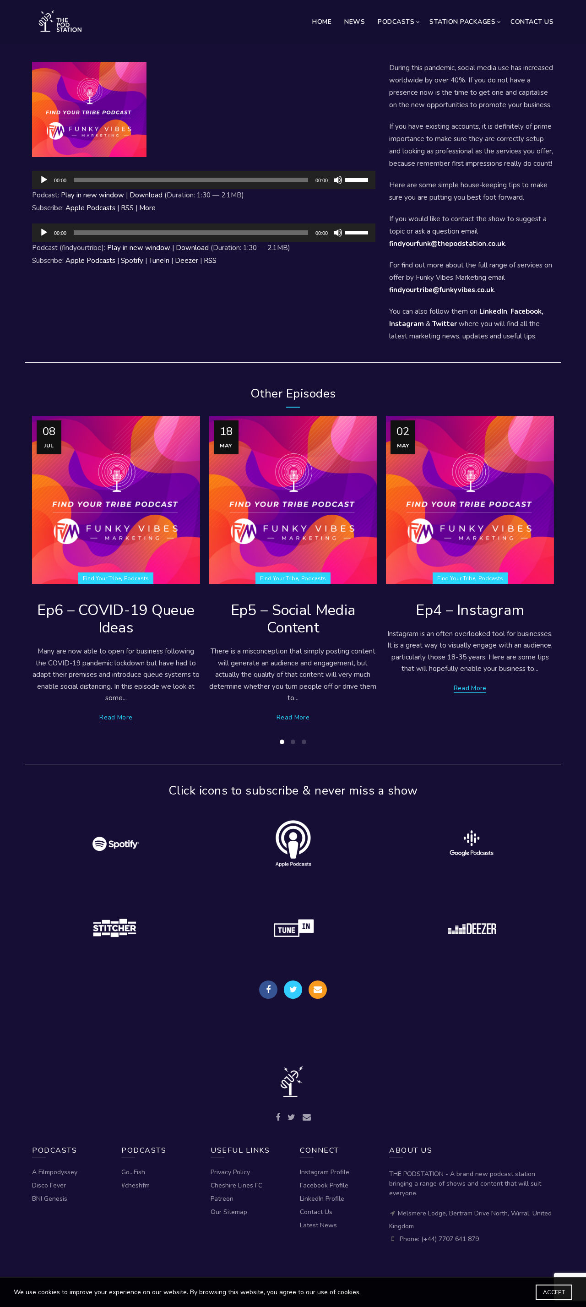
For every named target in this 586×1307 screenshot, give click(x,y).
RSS (127, 207)
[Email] (318, 989)
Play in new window (92, 195)
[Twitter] (293, 989)
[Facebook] (268, 989)
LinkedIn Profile (322, 1198)
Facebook (526, 311)
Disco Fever (49, 1185)
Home (321, 21)
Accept (554, 1292)
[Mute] (337, 180)
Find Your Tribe (102, 578)
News (354, 21)
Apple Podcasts (90, 207)
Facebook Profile (324, 1185)
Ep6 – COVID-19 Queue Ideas (116, 618)
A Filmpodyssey (54, 1172)
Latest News (318, 1225)
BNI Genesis (49, 1198)
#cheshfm (135, 1185)
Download (146, 195)
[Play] (44, 180)
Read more (115, 717)
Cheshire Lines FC (236, 1185)
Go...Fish (133, 1172)
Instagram (406, 323)
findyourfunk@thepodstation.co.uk (447, 243)
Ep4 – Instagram (470, 610)
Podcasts (396, 21)
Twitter (444, 323)
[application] (203, 180)
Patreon (222, 1198)
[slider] (358, 179)
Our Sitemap (229, 1212)
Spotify (132, 260)
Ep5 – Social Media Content (293, 618)
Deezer (186, 260)
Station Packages (462, 21)
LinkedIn (493, 311)
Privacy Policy (230, 1172)
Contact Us (531, 21)
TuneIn (159, 260)
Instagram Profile (324, 1172)
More (147, 207)
